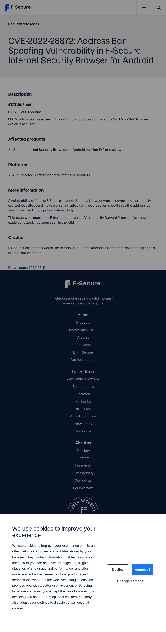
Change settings (130, 581)
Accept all (142, 569)
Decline (118, 569)
